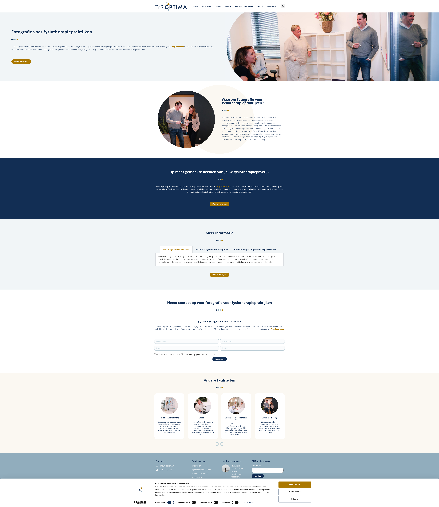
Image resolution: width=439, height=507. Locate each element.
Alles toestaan (294, 484)
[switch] (192, 502)
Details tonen (248, 502)
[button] (283, 6)
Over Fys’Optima (223, 6)
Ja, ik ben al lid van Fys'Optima (168, 354)
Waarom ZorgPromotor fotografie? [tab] (211, 249)
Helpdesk (248, 6)
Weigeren (294, 499)
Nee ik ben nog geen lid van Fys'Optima (199, 354)
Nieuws (238, 6)
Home (195, 6)
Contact (260, 6)
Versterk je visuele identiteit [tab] (176, 249)
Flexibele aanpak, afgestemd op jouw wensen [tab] (255, 249)
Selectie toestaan (294, 492)
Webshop (271, 6)
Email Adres (256, 466)
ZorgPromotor (177, 46)
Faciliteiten (206, 6)
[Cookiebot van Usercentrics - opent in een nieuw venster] (140, 502)
